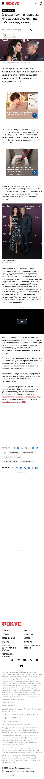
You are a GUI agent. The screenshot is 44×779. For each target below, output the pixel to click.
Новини (5, 630)
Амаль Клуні (27, 461)
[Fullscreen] (40, 206)
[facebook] (6, 659)
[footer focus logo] (11, 624)
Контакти (30, 771)
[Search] (41, 3)
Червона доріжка (11, 461)
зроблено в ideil (8, 775)
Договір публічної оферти (32, 647)
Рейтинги (6, 634)
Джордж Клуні (29, 453)
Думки (27, 630)
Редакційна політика (7, 655)
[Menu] (3, 3)
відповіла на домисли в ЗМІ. (14, 402)
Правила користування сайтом (9, 648)
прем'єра (8, 457)
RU (36, 3)
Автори (27, 638)
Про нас (5, 642)
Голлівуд (14, 453)
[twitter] (12, 659)
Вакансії (28, 642)
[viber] (30, 659)
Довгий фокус (8, 638)
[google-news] (37, 659)
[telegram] (18, 659)
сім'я (19, 457)
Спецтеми (28, 634)
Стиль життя (8, 10)
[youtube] (24, 659)
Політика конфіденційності (13, 771)
